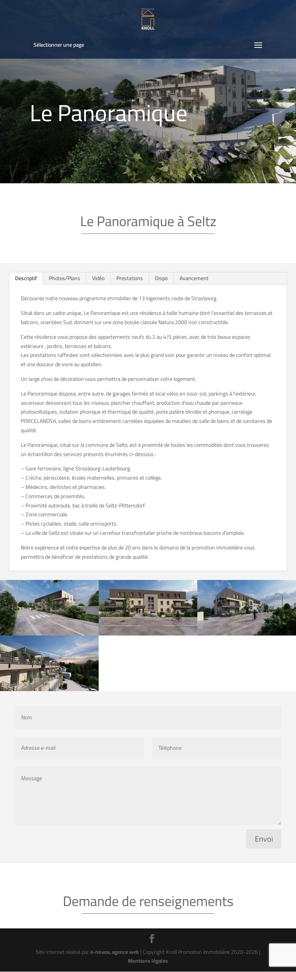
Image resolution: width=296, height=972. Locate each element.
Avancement (194, 278)
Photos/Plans (64, 278)
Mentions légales (148, 961)
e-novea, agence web (114, 952)
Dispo (161, 278)
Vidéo (98, 278)
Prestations (129, 278)
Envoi (264, 839)
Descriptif (26, 278)
